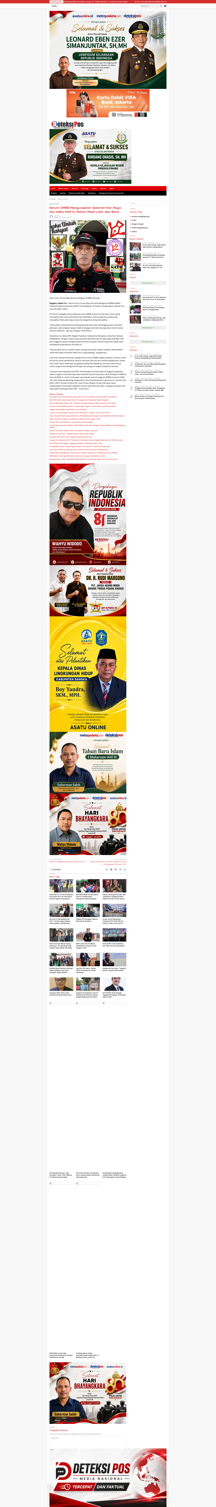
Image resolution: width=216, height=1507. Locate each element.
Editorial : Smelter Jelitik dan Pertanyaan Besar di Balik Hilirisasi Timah (146, 2)
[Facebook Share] (106, 869)
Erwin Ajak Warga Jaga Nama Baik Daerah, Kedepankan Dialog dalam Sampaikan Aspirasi (154, 246)
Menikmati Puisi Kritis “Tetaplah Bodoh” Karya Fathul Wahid (72, 434)
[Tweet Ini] (111, 869)
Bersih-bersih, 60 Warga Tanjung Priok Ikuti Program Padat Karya (149, 397)
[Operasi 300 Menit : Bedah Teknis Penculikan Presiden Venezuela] (88, 959)
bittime (134, 231)
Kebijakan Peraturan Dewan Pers (111, 193)
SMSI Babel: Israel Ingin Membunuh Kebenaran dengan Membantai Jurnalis (78, 456)
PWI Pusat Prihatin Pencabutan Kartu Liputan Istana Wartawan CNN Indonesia (79, 450)
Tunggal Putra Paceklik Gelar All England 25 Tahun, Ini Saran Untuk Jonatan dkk (150, 389)
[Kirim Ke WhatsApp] (124, 869)
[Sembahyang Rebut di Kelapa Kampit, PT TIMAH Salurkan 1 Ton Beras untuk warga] (135, 257)
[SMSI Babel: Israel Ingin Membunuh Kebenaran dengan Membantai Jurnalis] (61, 1266)
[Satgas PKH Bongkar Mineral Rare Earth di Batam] (88, 910)
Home (53, 188)
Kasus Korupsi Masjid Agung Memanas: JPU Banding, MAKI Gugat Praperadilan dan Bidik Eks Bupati (87, 416)
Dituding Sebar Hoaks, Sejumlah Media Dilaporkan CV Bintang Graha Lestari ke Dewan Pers (84, 459)
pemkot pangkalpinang (140, 216)
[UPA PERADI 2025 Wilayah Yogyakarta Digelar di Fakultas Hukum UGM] (114, 984)
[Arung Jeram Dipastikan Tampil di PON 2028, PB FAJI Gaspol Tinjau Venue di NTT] (114, 910)
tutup (51, 1449)
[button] (161, 6)
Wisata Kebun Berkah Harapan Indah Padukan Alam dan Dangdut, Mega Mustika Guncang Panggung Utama (87, 426)
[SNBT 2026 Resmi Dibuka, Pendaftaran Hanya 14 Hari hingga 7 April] (88, 935)
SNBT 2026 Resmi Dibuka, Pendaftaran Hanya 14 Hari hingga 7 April (75, 419)
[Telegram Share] (120, 869)
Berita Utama (63, 188)
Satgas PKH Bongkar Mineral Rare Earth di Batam (69, 410)
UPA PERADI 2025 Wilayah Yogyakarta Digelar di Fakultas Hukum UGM (76, 443)
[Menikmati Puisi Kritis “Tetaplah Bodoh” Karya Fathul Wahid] (114, 959)
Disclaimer (92, 193)
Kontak (62, 193)
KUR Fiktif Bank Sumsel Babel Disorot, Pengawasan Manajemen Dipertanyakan (79, 400)
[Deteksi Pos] (69, 124)
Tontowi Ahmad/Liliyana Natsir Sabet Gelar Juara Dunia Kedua (149, 373)
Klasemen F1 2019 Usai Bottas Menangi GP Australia (150, 381)
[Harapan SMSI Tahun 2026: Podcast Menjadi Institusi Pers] (61, 984)
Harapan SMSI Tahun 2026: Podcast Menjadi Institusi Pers (71, 437)
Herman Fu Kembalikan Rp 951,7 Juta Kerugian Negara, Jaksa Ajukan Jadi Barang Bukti (83, 406)
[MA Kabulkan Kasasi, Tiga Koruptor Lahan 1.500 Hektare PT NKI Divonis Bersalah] (61, 1086)
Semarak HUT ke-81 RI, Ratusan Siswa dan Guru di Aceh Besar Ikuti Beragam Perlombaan (83, 397)
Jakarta (103, 188)
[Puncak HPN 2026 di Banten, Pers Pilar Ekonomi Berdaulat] (114, 935)
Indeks (54, 6)
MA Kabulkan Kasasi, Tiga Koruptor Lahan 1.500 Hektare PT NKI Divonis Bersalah (80, 446)
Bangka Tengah (138, 224)
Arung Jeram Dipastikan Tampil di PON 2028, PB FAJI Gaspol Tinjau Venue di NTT (80, 413)
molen (134, 220)
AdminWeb (57, 216)
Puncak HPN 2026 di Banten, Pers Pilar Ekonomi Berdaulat (71, 422)
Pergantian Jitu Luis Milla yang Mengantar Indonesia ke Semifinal (150, 365)
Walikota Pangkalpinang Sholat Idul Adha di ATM (67, 860)
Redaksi (54, 193)
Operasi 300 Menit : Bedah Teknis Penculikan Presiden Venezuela (74, 431)
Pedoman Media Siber (77, 193)
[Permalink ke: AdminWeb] (51, 216)
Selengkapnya (147, 283)
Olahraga (84, 188)
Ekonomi (75, 188)
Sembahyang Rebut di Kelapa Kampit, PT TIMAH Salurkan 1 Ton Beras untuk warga (154, 256)
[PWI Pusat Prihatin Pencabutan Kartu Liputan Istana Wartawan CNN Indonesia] (88, 1086)
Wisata (94, 188)
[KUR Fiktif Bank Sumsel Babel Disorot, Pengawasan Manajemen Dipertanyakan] (88, 886)
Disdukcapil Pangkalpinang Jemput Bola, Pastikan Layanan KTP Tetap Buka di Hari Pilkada (84, 453)
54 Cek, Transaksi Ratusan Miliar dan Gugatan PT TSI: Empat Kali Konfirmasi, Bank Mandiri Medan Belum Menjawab (65, 2)
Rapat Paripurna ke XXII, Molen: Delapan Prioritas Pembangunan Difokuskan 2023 (108, 861)
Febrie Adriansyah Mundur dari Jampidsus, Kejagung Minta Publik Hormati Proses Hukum (83, 403)
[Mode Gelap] (165, 6)
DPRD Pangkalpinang (140, 228)
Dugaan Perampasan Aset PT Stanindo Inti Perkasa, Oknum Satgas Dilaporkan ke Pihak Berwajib (86, 440)
